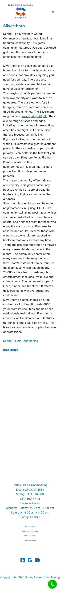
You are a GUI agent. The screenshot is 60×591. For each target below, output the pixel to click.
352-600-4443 (30, 498)
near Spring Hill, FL (34, 116)
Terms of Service (30, 536)
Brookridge (10, 349)
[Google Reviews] (30, 560)
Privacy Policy (30, 526)
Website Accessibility (30, 531)
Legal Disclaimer (30, 540)
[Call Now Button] (52, 584)
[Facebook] (22, 560)
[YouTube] (37, 560)
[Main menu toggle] (53, 11)
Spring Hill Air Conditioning (20, 341)
